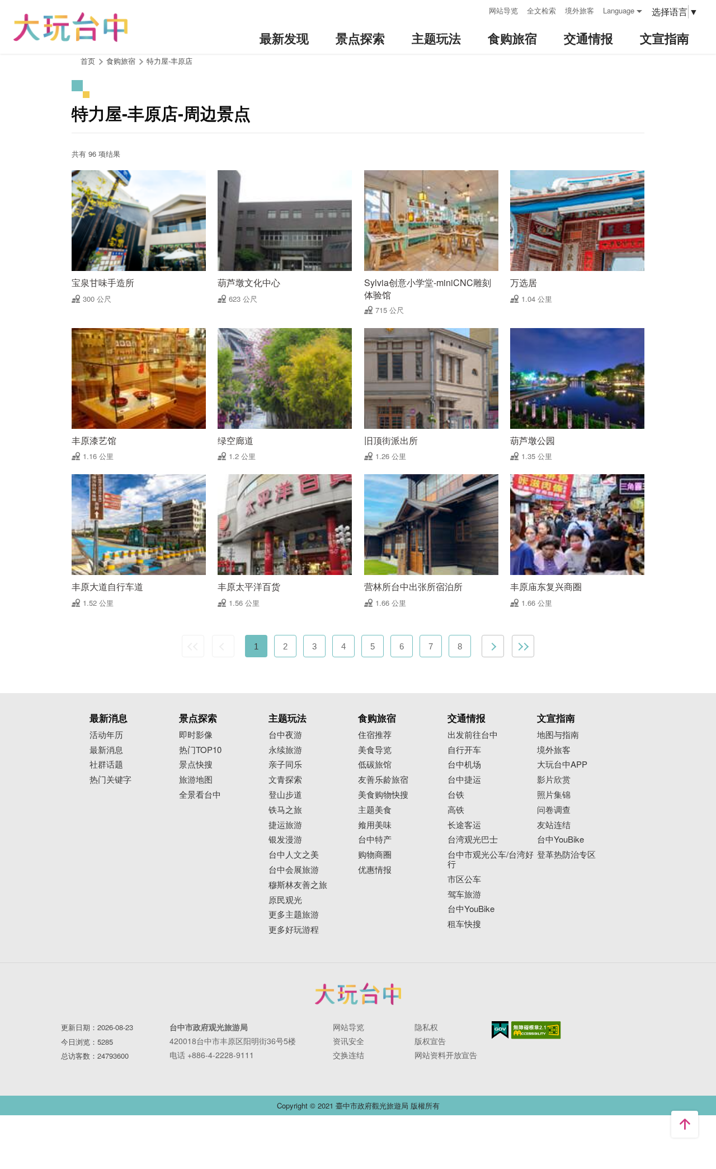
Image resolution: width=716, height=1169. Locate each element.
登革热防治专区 (566, 854)
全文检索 (541, 10)
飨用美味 (375, 825)
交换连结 (348, 1054)
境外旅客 (579, 10)
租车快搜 (464, 924)
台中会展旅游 (293, 870)
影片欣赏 (554, 779)
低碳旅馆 (375, 764)
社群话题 (106, 764)
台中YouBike (470, 909)
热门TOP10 (200, 750)
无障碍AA (536, 1030)
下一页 (493, 646)
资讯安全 (348, 1040)
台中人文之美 (293, 854)
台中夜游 (285, 735)
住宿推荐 (375, 735)
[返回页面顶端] (684, 1124)
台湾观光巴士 (472, 839)
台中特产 (375, 839)
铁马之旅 (285, 810)
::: (476, 9)
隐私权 (426, 1026)
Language (618, 10)
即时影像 (196, 735)
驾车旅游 (464, 894)
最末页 (523, 646)
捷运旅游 (285, 825)
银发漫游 (285, 839)
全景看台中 (200, 794)
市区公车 (464, 879)
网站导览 (503, 10)
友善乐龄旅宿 (383, 779)
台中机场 (464, 764)
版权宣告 (430, 1040)
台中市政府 (358, 994)
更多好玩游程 (293, 929)
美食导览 (375, 750)
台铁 (455, 794)
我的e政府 (500, 1030)
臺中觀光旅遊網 (70, 27)
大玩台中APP (562, 764)
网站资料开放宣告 (445, 1054)
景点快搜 (196, 764)
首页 (88, 60)
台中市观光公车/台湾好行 (490, 859)
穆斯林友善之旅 (297, 885)
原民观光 (285, 900)
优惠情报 (375, 870)
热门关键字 (110, 779)
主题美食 (375, 810)
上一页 (223, 646)
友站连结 (554, 825)
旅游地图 (196, 779)
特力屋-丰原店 (169, 60)
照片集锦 (554, 794)
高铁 (455, 810)
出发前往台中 (472, 735)
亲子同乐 (285, 764)
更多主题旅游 (293, 914)
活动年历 (106, 735)
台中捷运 (464, 779)
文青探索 (285, 779)
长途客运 (464, 825)
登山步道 (285, 794)
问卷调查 (554, 810)
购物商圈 (375, 854)
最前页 (193, 646)
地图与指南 (558, 735)
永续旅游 (285, 750)
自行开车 (464, 750)
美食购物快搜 (383, 794)
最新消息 (106, 750)
